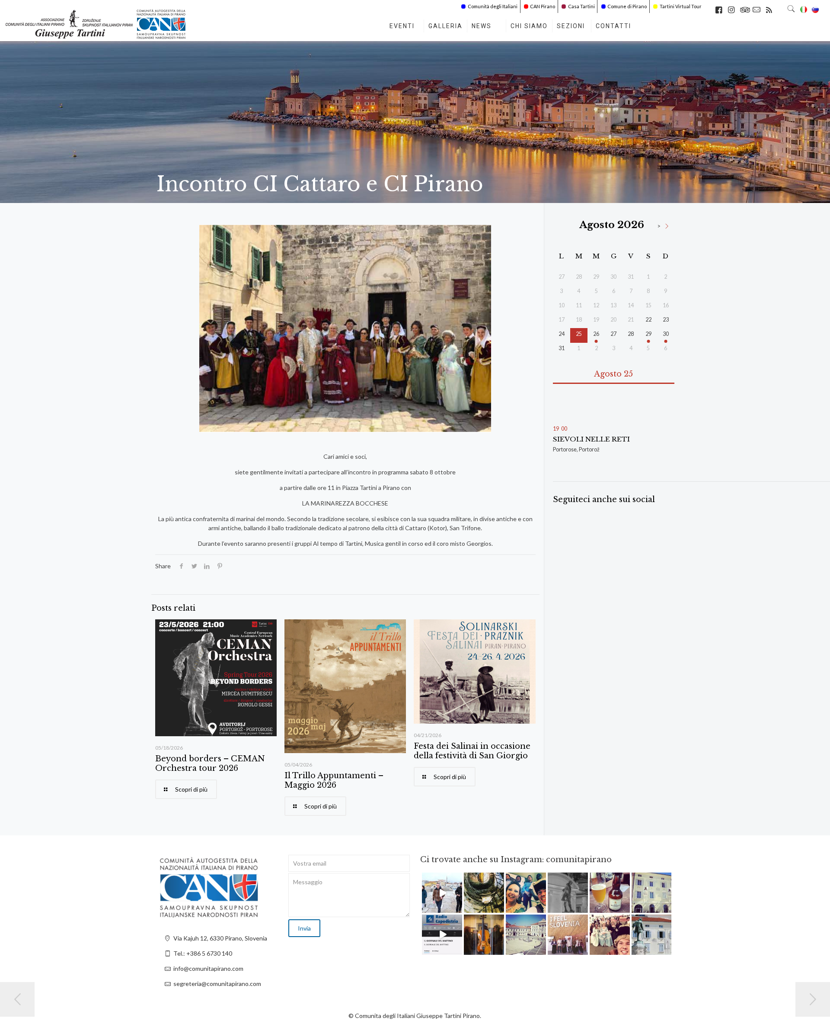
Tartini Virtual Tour (681, 6)
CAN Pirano (542, 6)
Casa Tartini (581, 6)
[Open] (442, 893)
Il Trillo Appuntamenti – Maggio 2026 (333, 780)
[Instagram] (457, 908)
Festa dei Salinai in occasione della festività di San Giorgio (472, 750)
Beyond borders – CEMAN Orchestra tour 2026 (210, 763)
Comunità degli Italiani (492, 6)
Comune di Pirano (627, 6)
